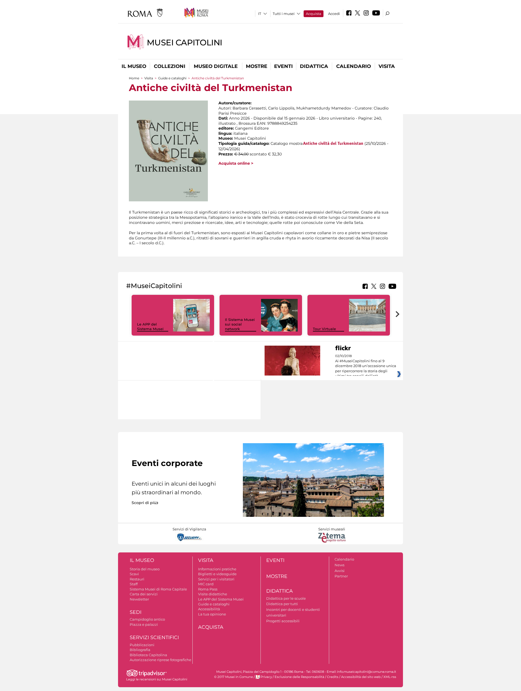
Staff (134, 584)
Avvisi (340, 570)
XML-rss (389, 677)
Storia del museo (145, 569)
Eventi (283, 66)
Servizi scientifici (154, 637)
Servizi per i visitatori (216, 579)
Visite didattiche (212, 594)
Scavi (134, 574)
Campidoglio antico (147, 619)
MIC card (206, 584)
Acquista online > (235, 163)
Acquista (313, 13)
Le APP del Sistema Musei (150, 326)
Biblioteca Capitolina (148, 655)
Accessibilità (209, 609)
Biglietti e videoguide (217, 574)
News (339, 565)
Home (134, 78)
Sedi (135, 612)
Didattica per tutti (282, 604)
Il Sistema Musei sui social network (240, 324)
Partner (341, 576)
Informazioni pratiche (217, 569)
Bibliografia (140, 650)
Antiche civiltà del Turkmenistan (333, 144)
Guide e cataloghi (172, 78)
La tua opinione (212, 614)
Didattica (314, 66)
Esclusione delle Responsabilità (299, 677)
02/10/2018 (365, 366)
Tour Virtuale (324, 329)
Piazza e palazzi (144, 624)
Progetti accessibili (283, 621)
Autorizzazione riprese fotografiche (160, 660)
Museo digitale (216, 66)
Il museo (134, 66)
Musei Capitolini (184, 42)
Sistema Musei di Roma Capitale (158, 589)
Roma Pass (207, 589)
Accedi (334, 13)
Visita (387, 66)
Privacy (266, 677)
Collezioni (169, 66)
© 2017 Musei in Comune (233, 677)
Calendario (353, 66)
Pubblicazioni (142, 645)
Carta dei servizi (144, 594)
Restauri (137, 579)
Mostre (256, 66)
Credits (332, 677)
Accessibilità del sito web (361, 677)
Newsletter (139, 599)
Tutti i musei (284, 13)
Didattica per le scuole (286, 598)
